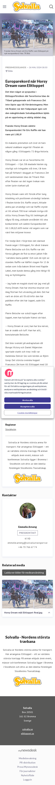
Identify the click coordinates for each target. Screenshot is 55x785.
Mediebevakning (27, 758)
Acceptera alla (27, 406)
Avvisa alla (27, 400)
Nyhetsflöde (27, 775)
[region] (27, 392)
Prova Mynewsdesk (27, 766)
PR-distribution (27, 762)
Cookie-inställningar (27, 412)
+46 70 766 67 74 (27, 547)
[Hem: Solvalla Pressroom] (27, 7)
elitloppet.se (27, 733)
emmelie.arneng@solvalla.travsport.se (27, 542)
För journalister (27, 771)
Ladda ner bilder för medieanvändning (24, 572)
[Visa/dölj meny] (4, 6)
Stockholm (10, 429)
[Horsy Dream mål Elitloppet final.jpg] (27, 594)
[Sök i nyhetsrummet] (51, 7)
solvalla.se (27, 729)
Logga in (27, 779)
